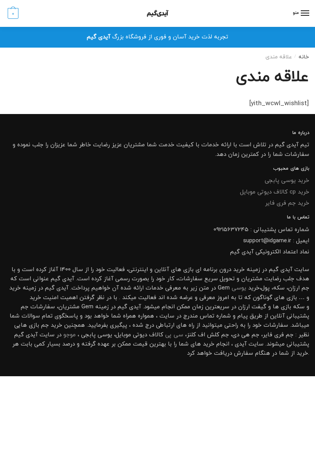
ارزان (294, 288)
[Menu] (304, 13)
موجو (69, 335)
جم (45, 325)
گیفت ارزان (252, 307)
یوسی (239, 288)
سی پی (174, 335)
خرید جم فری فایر (287, 203)
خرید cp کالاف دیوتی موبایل (274, 192)
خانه (303, 57)
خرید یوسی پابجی (287, 181)
